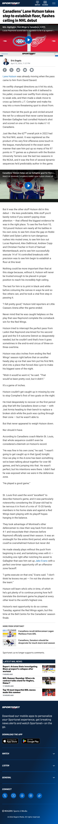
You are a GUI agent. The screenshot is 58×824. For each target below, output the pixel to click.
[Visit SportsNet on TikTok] (39, 795)
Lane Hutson (9, 76)
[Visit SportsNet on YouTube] (13, 795)
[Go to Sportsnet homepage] (11, 3)
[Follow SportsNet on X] (5, 795)
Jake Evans (41, 560)
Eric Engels (16, 60)
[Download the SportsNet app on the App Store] (10, 741)
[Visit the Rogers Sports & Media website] (14, 811)
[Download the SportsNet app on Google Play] (31, 741)
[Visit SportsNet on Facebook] (22, 795)
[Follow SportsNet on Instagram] (30, 795)
